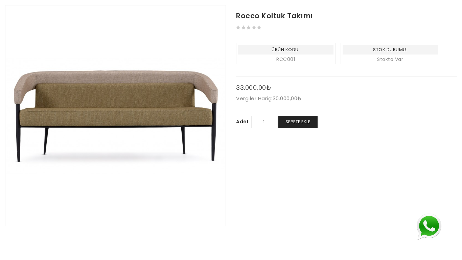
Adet (242, 121)
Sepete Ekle (297, 121)
